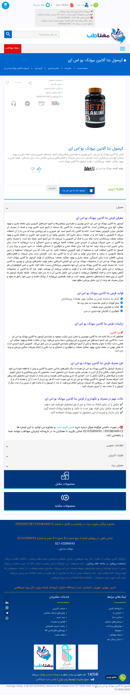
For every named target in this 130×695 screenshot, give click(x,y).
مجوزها (118, 630)
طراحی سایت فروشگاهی (46, 679)
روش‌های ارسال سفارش (54, 613)
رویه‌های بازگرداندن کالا (55, 630)
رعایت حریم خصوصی (55, 626)
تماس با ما (117, 617)
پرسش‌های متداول (113, 621)
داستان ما (117, 613)
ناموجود (52, 188)
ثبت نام (81, 5)
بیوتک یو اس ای (104, 168)
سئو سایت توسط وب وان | (72, 679)
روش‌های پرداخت (114, 626)
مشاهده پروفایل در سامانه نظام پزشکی (106, 564)
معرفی (119, 207)
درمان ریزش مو (114, 639)
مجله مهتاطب (12, 48)
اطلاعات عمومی (114, 445)
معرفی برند (117, 465)
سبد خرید (60, 617)
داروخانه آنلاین (115, 608)
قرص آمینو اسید (65, 427)
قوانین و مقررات (58, 621)
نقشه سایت (60, 635)
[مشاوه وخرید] (122, 677)
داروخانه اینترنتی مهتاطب (49, 674)
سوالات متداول (66, 549)
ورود (91, 5)
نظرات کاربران (116, 455)
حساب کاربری (59, 608)
